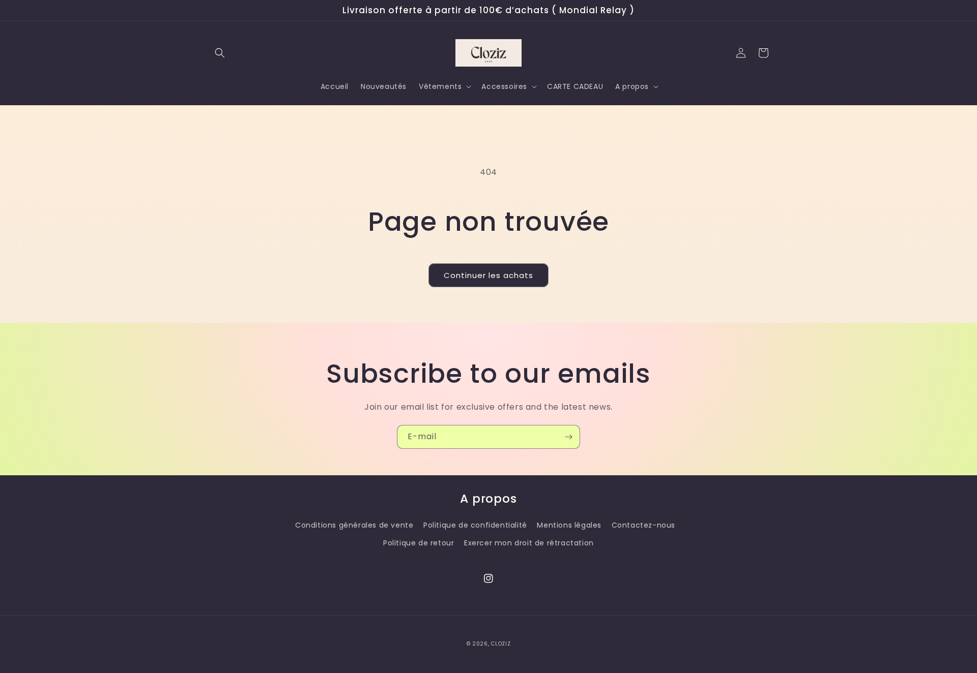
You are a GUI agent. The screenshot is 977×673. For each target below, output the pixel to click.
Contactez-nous (643, 525)
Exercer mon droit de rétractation (529, 543)
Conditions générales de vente (354, 525)
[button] (220, 53)
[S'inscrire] (568, 437)
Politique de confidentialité (475, 525)
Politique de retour (418, 543)
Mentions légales (569, 525)
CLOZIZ (500, 644)
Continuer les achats (488, 275)
